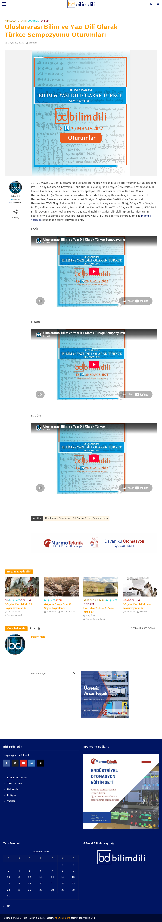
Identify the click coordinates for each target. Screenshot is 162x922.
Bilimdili (16, 200)
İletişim (11, 795)
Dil (6, 600)
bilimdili (33, 42)
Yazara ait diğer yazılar (143, 628)
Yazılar (11, 801)
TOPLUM (44, 21)
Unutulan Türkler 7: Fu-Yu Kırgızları (99, 610)
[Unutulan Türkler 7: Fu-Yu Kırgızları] (100, 586)
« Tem (6, 906)
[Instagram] (40, 763)
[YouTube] (23, 763)
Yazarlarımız (14, 783)
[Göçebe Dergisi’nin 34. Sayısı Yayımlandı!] (22, 586)
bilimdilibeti (16, 203)
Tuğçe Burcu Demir (96, 619)
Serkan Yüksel (14, 615)
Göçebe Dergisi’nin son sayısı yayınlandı (137, 606)
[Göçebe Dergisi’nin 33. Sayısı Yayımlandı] (61, 586)
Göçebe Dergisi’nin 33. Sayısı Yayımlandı (58, 606)
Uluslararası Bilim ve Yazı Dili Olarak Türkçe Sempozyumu (76, 518)
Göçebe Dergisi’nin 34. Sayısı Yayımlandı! (19, 606)
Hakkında (12, 789)
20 (40, 883)
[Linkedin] (31, 763)
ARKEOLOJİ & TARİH (16, 21)
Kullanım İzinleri (17, 777)
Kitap (59, 600)
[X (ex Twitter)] (15, 763)
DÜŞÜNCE (33, 21)
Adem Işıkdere (62, 918)
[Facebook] (6, 763)
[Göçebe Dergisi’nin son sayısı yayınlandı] (140, 586)
